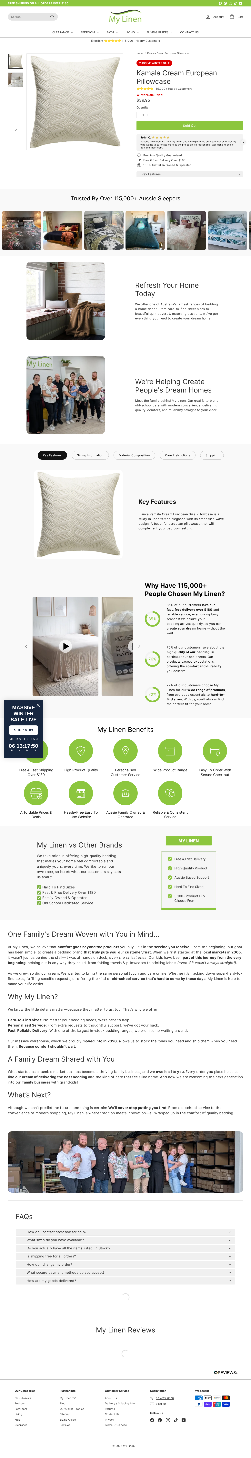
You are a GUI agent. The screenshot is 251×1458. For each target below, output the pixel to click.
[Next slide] (139, 646)
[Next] (16, 129)
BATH (110, 32)
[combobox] (33, 17)
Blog (62, 1403)
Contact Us (112, 1414)
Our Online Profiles (72, 1408)
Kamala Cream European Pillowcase (168, 53)
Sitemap (65, 1414)
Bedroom (20, 1403)
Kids (17, 1419)
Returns (110, 1408)
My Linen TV (68, 1398)
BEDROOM (88, 32)
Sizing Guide (68, 1419)
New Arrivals (23, 1398)
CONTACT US (189, 32)
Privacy (109, 1419)
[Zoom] (75, 102)
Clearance (21, 1424)
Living (18, 1414)
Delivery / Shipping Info (120, 1403)
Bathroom (21, 1408)
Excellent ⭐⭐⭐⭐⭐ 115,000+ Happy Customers (125, 40)
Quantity (142, 107)
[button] (136, 142)
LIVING (131, 32)
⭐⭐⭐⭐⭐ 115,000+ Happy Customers (164, 88)
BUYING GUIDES (157, 32)
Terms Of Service (116, 1424)
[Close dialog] (38, 705)
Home (139, 53)
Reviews (65, 1424)
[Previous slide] (27, 646)
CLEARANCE (61, 32)
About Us (111, 1398)
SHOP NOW (23, 730)
